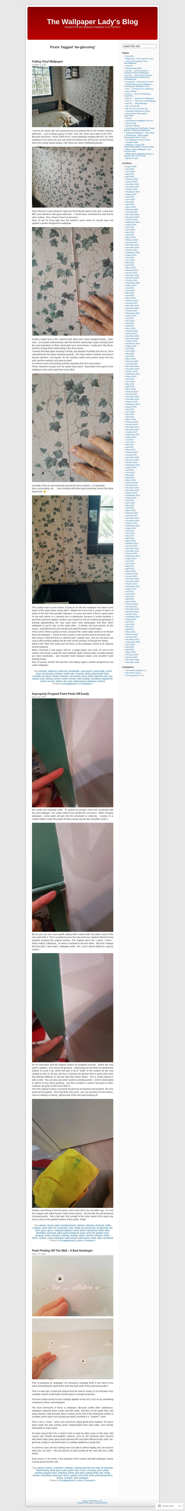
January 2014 (131, 546)
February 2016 (132, 483)
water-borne (84, 1238)
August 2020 (131, 346)
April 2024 (130, 235)
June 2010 (130, 644)
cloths (108, 1225)
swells (43, 681)
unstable (68, 1478)
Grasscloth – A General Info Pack (139, 82)
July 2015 (130, 500)
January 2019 (131, 394)
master (55, 676)
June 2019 (130, 381)
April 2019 (130, 387)
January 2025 (131, 212)
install (101, 1230)
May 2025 (130, 202)
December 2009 (132, 660)
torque (60, 1478)
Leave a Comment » (86, 1240)
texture (59, 681)
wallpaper (91, 681)
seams (64, 678)
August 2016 (131, 467)
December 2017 (132, 427)
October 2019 (131, 371)
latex (107, 1230)
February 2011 (132, 634)
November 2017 (132, 430)
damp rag (79, 1228)
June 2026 (130, 172)
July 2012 (130, 591)
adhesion (52, 671)
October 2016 (131, 462)
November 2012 (132, 581)
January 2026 (131, 182)
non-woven (75, 676)
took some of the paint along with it (95, 1475)
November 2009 (132, 662)
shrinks (36, 1475)
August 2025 (131, 194)
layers (48, 676)
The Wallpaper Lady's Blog (92, 22)
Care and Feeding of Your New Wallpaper (135, 62)
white (93, 1238)
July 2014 (130, 531)
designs (59, 673)
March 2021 (131, 328)
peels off (90, 1233)
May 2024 (130, 232)
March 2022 (131, 298)
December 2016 (132, 457)
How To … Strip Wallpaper (136, 103)
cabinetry (89, 1225)
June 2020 (130, 351)
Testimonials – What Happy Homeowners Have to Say (136, 136)
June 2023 (130, 260)
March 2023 (131, 268)
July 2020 (130, 349)
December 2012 (132, 579)
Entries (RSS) (83, 1503)
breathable (74, 671)
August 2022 (131, 285)
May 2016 (130, 475)
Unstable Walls (132, 142)
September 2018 (133, 404)
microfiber (41, 1233)
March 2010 (131, 652)
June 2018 (130, 412)
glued (71, 1470)
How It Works (131, 91)
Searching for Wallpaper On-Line (139, 121)
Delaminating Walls (133, 68)
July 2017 (130, 440)
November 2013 (132, 551)
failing (88, 673)
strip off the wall (132, 673)
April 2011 (130, 629)
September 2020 (133, 344)
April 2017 (130, 447)
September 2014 (133, 526)
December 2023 (132, 245)
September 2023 (133, 252)
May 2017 (130, 445)
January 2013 (131, 576)
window (101, 681)
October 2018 (131, 402)
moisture (64, 676)
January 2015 (131, 515)
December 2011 (132, 609)
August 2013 (131, 558)
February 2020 (132, 361)
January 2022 (131, 303)
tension (51, 681)
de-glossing (48, 673)
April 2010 (130, 650)
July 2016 (130, 470)
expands (80, 673)
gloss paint (61, 1470)
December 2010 (132, 639)
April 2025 (130, 204)
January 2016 (131, 485)
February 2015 (132, 513)
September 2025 (133, 192)
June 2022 (130, 290)
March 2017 (131, 450)
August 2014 (131, 528)
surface (42, 1238)
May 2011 (130, 627)
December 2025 (132, 184)
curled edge (98, 671)
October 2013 (131, 553)
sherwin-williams (94, 1235)
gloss (43, 1230)
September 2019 (133, 374)
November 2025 (132, 187)
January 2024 (131, 242)
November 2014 (132, 521)
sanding (74, 1235)
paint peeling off (71, 1233)
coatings (37, 1228)
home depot (79, 1230)
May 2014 (130, 536)
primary (49, 678)
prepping (62, 1473)
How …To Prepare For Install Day (139, 89)
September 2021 (133, 313)
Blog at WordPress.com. (93, 1501)
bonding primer (68, 1225)
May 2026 (130, 174)
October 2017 (131, 432)
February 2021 (132, 331)
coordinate (62, 1228)
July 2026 (130, 169)
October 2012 (131, 584)
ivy (43, 676)
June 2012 (130, 594)
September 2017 (133, 435)
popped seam (50, 1473)
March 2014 (131, 541)
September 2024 (133, 222)
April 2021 (130, 326)
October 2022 (131, 280)
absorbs (43, 671)
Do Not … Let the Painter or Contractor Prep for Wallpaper (136, 72)
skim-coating (83, 678)
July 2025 (130, 197)
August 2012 (131, 589)
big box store (53, 1225)
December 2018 (132, 397)
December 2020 (132, 336)
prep (42, 678)
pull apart (79, 1473)
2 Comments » (85, 684)
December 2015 (132, 488)
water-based (71, 1238)
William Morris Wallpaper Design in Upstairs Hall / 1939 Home (139, 155)
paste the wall (101, 676)
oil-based (51, 1233)
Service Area (131, 123)
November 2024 (132, 217)
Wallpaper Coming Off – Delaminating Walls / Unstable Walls (139, 146)
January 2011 (131, 637)
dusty (52, 1470)
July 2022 (130, 288)
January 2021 (131, 333)
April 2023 (130, 265)
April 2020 (130, 356)
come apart (86, 671)
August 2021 (131, 316)
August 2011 (131, 619)
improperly (92, 1230)
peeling (38, 1473)
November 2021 (132, 308)
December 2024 (132, 215)
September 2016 (133, 465)
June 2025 (130, 199)
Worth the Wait (132, 158)
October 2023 (131, 250)
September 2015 (133, 495)
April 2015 (130, 508)
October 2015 (131, 493)
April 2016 (130, 478)
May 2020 (130, 354)
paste (90, 676)
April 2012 (130, 599)
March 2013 (131, 571)
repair (107, 1473)
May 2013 (130, 566)
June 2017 (130, 442)
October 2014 (131, 523)
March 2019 (131, 389)
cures (71, 1228)
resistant (56, 1235)
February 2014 (132, 543)
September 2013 (133, 556)
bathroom (63, 671)
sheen (82, 1235)
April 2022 (130, 295)
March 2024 (131, 237)
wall (76, 1478)
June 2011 (130, 624)
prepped (39, 1235)
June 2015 (130, 503)
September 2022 (133, 283)
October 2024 (131, 220)
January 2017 (131, 455)
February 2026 (132, 179)
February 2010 (132, 655)
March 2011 (130, 632)
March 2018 (131, 419)
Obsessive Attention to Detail (138, 111)
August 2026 (131, 166)
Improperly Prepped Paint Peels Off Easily (60, 693)
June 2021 (130, 321)
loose (83, 1470)
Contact (129, 66)
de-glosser (90, 1228)
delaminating (42, 1470)
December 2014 (132, 518)
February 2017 (132, 452)
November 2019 (132, 369)
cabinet (80, 1225)
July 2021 (130, 318)
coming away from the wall (87, 1468)
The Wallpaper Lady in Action (138, 140)
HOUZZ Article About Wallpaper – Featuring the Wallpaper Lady (138, 85)
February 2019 (132, 392)
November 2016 (132, 460)
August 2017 (131, 437)
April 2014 (130, 538)
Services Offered (133, 126)
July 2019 (130, 379)
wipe (99, 1238)
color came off (49, 1228)
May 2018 (130, 414)
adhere (42, 1225)
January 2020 (131, 364)
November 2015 (132, 490)
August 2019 (131, 376)
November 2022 (132, 278)
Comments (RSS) (100, 1503)
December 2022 (132, 275)
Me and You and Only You (137, 108)
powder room (102, 1233)
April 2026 (130, 177)
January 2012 (131, 607)
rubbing (65, 1235)
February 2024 (132, 240)
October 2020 (131, 341)
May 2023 (130, 263)
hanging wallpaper (63, 1230)
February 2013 (132, 574)
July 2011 (130, 622)
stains (106, 1235)
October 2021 (131, 311)
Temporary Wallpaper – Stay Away (140, 133)
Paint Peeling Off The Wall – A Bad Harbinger (62, 1250)
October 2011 (131, 614)
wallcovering (79, 681)
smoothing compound (51, 1475)
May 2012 (130, 596)
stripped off (107, 678)
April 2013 (130, 569)
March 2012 (131, 601)
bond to (49, 1468)
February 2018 (132, 422)
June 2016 (130, 472)
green (50, 1230)
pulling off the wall (94, 1473)
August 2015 (131, 498)
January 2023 (131, 273)
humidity (37, 676)
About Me (130, 56)
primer (57, 678)
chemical (99, 1225)
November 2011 (132, 612)
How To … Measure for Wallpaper (140, 98)
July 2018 (130, 409)
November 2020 (132, 338)
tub (65, 681)
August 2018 (131, 407)
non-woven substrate (134, 670)
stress (35, 1238)
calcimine (58, 1468)
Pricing (128, 118)
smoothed (95, 678)
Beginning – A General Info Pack (139, 59)
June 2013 (130, 564)
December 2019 (132, 366)
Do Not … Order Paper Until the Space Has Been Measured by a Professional (138, 77)
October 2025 (131, 189)
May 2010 (130, 647)
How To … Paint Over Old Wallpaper (141, 101)
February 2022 (132, 301)
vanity (50, 1238)
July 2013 (130, 561)
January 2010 (131, 657)
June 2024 (130, 230)
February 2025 (132, 209)
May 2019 (130, 384)
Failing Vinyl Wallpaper (47, 61)
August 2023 (131, 255)
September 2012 (133, 586)
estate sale (69, 673)
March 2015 (131, 510)
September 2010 (133, 642)
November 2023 (132, 247)
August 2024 (131, 225)
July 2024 (130, 227)
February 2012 (132, 604)
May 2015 (130, 505)
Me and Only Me (132, 106)
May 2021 (130, 323)
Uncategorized (69, 684)
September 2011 (133, 617)
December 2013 (132, 548)
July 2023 (130, 258)
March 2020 (131, 359)
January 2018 (131, 424)
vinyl (70, 681)
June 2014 (130, 533)
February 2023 (132, 270)
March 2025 (131, 207)
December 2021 (132, 306)
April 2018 (130, 417)
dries (37, 1230)
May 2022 (130, 293)
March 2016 (131, 480)
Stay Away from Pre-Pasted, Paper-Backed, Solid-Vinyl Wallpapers (139, 129)
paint (84, 676)
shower (72, 678)
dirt (110, 1228)
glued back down (100, 673)
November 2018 (132, 399)
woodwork (108, 1238)
